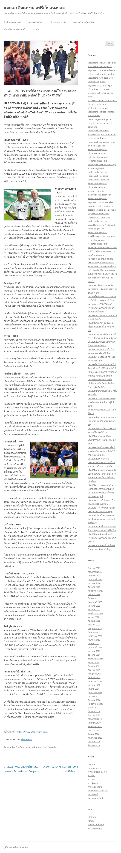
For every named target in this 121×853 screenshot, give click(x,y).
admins (55, 747)
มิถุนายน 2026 (94, 575)
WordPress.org (95, 828)
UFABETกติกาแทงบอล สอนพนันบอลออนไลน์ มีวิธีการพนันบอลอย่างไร (102, 421)
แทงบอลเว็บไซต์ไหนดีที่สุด (84, 22)
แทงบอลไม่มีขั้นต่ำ (35, 22)
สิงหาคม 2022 (94, 624)
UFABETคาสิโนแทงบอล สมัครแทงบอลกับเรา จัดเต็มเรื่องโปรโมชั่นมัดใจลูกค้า (102, 289)
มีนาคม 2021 (93, 688)
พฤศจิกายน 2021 (95, 658)
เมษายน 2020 (94, 730)
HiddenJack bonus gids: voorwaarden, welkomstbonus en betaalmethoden (102, 134)
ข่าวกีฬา (91, 775)
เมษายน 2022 (94, 639)
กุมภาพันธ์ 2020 (95, 737)
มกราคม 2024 (94, 583)
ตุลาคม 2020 (93, 707)
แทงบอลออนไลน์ (95, 798)
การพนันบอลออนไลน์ (97, 771)
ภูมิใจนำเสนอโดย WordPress (16, 847)
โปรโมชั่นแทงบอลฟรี (12, 22)
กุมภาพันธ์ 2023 (95, 602)
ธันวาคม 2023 (94, 587)
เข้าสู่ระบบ (92, 817)
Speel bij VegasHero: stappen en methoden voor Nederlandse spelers (101, 240)
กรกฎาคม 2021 (95, 673)
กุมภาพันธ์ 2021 (95, 692)
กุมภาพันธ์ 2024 (95, 579)
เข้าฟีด (91, 820)
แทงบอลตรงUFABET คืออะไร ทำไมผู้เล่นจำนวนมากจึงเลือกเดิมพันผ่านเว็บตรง (101, 308)
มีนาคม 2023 (93, 598)
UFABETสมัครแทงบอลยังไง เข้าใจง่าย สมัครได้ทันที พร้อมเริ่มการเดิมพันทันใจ (101, 383)
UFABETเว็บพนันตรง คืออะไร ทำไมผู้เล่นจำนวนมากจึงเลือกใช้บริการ (102, 538)
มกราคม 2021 (94, 696)
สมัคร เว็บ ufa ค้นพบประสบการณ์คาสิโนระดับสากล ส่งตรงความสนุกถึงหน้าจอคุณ (102, 251)
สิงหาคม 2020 (94, 715)
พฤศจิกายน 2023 (95, 590)
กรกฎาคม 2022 (95, 628)
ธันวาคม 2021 (94, 654)
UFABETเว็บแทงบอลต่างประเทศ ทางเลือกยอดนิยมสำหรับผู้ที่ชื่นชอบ (101, 402)
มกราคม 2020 (94, 741)
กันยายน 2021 (94, 666)
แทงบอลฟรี (93, 794)
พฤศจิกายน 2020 (95, 703)
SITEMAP (36, 29)
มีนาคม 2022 (93, 643)
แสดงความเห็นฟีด (96, 824)
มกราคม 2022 (94, 651)
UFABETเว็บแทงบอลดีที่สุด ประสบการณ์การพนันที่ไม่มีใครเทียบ (102, 440)
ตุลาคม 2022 (93, 617)
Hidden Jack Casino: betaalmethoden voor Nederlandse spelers (98, 157)
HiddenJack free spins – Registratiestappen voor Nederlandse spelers (99, 179)
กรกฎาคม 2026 (95, 571)
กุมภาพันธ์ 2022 (95, 647)
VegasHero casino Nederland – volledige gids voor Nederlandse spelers (102, 228)
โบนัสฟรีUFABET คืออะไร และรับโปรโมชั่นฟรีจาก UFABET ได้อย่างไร (102, 277)
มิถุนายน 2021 (94, 677)
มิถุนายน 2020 (94, 722)
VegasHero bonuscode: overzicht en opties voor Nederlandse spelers (99, 217)
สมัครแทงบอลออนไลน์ (98, 790)
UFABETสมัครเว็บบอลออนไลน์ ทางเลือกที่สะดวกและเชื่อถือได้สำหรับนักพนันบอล (101, 451)
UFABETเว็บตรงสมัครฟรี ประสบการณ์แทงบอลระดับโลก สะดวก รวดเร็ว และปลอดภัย (101, 462)
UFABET (91, 764)
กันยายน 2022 (94, 620)
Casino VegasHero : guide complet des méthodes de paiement (100, 123)
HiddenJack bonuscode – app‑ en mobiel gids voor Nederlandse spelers (102, 145)
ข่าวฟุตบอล (93, 783)
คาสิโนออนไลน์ (95, 786)
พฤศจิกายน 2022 (95, 613)
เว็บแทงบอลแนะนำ (58, 22)
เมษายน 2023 (94, 594)
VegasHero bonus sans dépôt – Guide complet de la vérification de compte (102, 104)
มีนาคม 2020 (93, 734)
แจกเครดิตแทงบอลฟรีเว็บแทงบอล (34, 7)
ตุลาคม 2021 (93, 662)
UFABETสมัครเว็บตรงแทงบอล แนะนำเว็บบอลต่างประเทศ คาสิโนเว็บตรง (101, 519)
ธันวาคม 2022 (94, 609)
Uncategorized (94, 768)
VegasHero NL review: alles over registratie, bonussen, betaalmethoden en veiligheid (102, 206)
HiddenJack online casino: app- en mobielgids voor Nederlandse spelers (102, 168)
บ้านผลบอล (26, 739)
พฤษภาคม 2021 (95, 681)
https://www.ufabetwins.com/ (32, 731)
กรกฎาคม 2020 (95, 719)
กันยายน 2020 (94, 711)
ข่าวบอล (26, 747)
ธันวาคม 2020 (94, 700)
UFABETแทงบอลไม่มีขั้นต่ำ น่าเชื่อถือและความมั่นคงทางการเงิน (101, 327)
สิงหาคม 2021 (94, 670)
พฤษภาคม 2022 (95, 636)
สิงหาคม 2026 (94, 568)
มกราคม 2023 (94, 605)
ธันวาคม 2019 (94, 745)
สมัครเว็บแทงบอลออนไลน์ (14, 29)
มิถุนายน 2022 (94, 632)
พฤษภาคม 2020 (95, 726)
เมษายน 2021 (94, 685)
